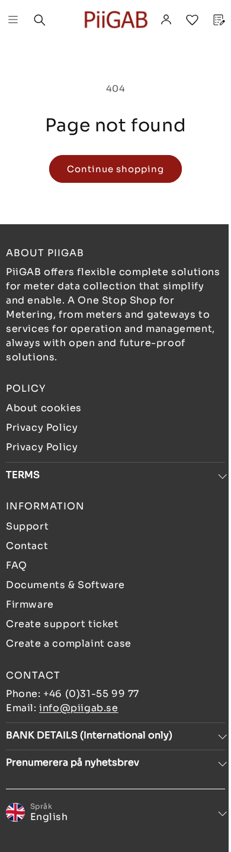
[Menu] (13, 20)
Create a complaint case (68, 643)
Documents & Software (65, 585)
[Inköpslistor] (192, 20)
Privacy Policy (42, 427)
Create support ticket (62, 624)
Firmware (30, 604)
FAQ (16, 565)
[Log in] (166, 20)
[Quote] (218, 20)
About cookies (44, 408)
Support (27, 526)
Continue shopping (115, 169)
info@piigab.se (78, 708)
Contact (27, 546)
